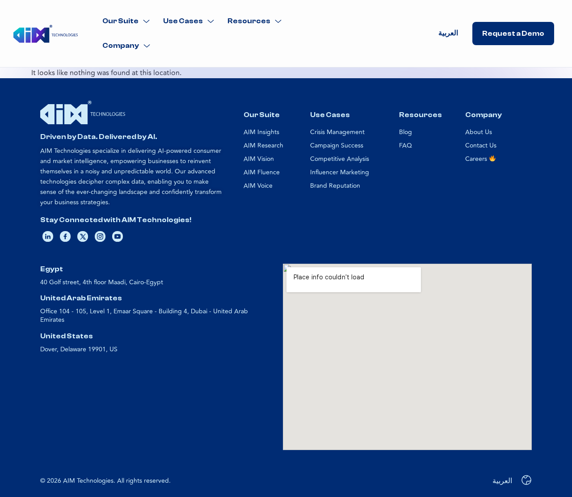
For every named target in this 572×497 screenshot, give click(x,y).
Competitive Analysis (339, 159)
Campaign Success (336, 145)
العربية (448, 33)
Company (120, 46)
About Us (478, 132)
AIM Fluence (262, 172)
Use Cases (183, 21)
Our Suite (120, 21)
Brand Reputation (335, 185)
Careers (477, 159)
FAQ (405, 145)
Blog (405, 132)
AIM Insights (261, 132)
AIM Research (263, 145)
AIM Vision (259, 159)
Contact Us (480, 145)
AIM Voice (258, 185)
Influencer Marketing (339, 172)
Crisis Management (337, 132)
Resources (248, 21)
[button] (126, 21)
